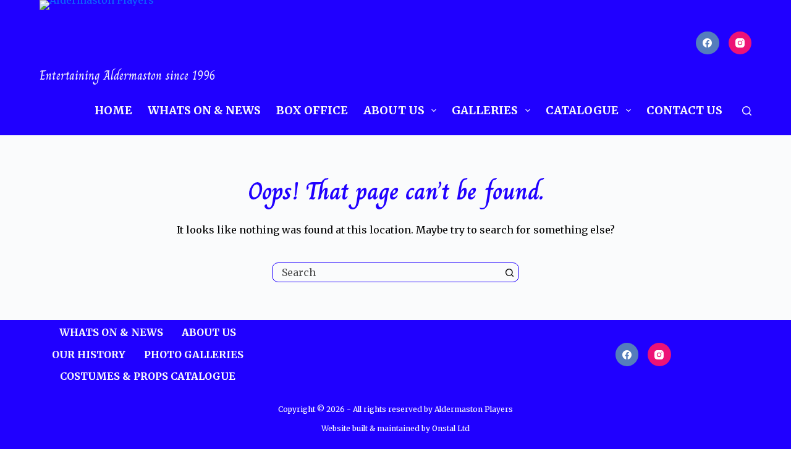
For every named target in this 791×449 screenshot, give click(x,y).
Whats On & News (204, 110)
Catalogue (582, 110)
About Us (394, 110)
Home (113, 110)
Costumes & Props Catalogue (147, 376)
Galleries (485, 110)
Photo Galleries (193, 354)
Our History (88, 354)
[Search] (746, 110)
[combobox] (386, 272)
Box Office (312, 110)
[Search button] (509, 272)
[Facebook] (707, 43)
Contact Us (684, 110)
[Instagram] (740, 43)
